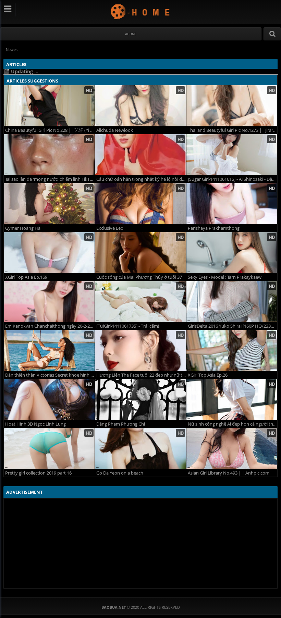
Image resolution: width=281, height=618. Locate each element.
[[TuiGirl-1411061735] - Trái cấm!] (140, 301)
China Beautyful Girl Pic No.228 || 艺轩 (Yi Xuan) (50, 130)
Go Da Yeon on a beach (119, 473)
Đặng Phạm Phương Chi (120, 424)
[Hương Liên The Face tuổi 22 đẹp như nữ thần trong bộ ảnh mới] (140, 350)
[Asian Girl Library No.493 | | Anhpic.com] (231, 448)
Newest (12, 49)
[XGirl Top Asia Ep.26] (231, 350)
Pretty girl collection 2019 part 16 (38, 473)
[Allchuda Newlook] (140, 105)
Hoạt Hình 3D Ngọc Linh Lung (35, 424)
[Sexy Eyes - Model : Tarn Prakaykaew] (231, 252)
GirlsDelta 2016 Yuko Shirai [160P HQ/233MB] (232, 326)
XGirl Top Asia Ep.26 (208, 375)
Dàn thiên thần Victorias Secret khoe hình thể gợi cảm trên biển (50, 375)
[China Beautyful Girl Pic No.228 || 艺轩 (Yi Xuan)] (49, 105)
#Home (130, 34)
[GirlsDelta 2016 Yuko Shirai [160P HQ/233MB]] (231, 301)
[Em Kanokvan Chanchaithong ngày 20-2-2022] (49, 301)
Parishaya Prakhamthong (214, 228)
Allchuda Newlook (114, 130)
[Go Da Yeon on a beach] (140, 448)
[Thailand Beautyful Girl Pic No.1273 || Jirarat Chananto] (231, 105)
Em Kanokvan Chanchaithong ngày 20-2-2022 (50, 326)
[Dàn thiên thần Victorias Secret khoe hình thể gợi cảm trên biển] (49, 350)
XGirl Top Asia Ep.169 (26, 277)
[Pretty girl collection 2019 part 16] (49, 448)
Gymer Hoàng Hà (22, 228)
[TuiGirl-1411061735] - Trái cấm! (127, 326)
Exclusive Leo (109, 228)
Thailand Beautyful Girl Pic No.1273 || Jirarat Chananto (232, 130)
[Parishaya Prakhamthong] (231, 203)
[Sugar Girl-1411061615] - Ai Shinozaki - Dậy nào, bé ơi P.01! (232, 179)
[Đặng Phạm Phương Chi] (140, 399)
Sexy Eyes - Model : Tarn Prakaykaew (224, 277)
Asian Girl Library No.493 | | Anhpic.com (228, 473)
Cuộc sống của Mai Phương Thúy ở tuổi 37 (139, 277)
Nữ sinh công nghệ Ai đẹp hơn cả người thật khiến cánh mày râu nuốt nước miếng (232, 424)
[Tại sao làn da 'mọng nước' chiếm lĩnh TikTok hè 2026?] (49, 154)
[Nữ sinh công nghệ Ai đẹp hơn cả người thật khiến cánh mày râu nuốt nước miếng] (231, 399)
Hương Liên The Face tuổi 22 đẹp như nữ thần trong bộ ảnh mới (141, 375)
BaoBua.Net (140, 11)
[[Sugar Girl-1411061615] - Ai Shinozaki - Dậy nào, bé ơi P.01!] (231, 154)
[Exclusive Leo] (140, 203)
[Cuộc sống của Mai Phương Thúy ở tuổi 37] (140, 252)
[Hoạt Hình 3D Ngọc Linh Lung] (49, 399)
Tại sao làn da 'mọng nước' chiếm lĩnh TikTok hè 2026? (50, 179)
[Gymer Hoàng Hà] (49, 203)
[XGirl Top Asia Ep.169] (49, 252)
